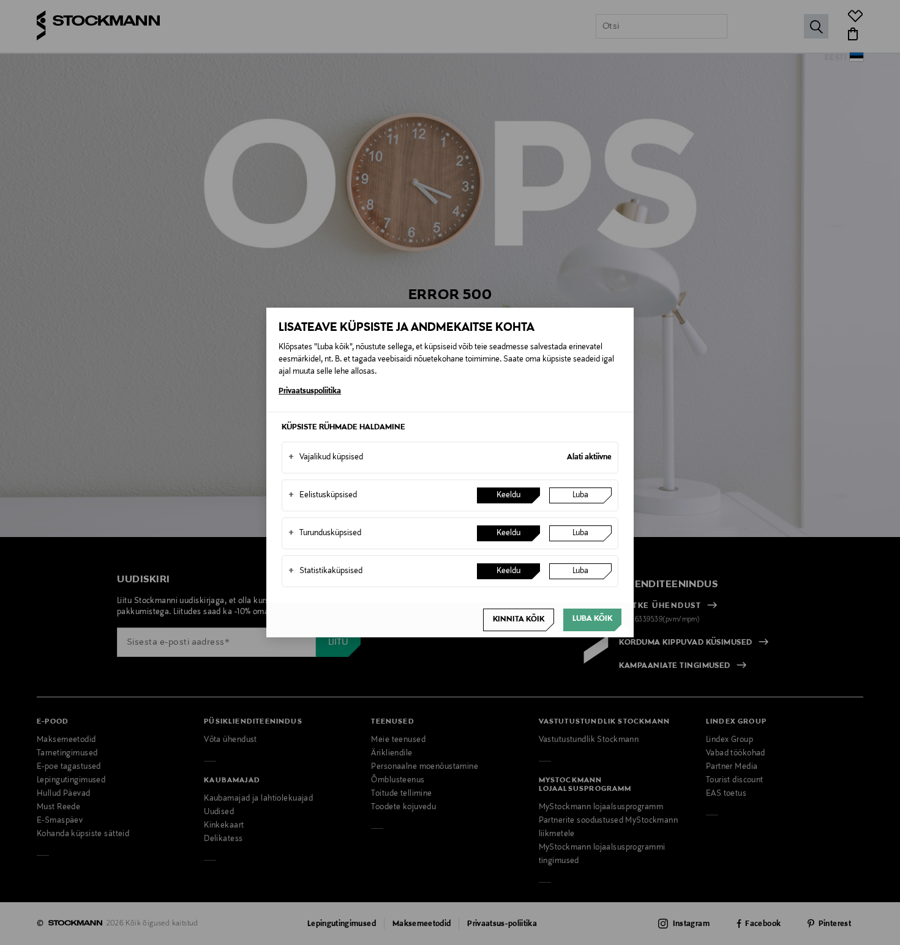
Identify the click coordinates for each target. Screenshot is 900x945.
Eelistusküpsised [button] (322, 495)
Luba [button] (580, 495)
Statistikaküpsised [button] (325, 571)
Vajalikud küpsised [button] (325, 457)
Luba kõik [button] (592, 619)
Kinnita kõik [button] (518, 619)
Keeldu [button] (508, 495)
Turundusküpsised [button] (324, 533)
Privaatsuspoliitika (310, 391)
